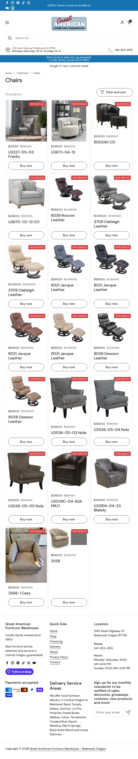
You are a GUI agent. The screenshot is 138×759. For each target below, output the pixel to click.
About (54, 652)
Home (8, 73)
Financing (56, 641)
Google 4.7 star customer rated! (69, 66)
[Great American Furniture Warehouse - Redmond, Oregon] (69, 22)
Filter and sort (116, 92)
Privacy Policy (59, 657)
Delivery (55, 646)
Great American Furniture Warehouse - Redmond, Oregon (68, 749)
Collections (22, 73)
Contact (55, 662)
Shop (53, 636)
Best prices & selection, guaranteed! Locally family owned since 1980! (69, 58)
